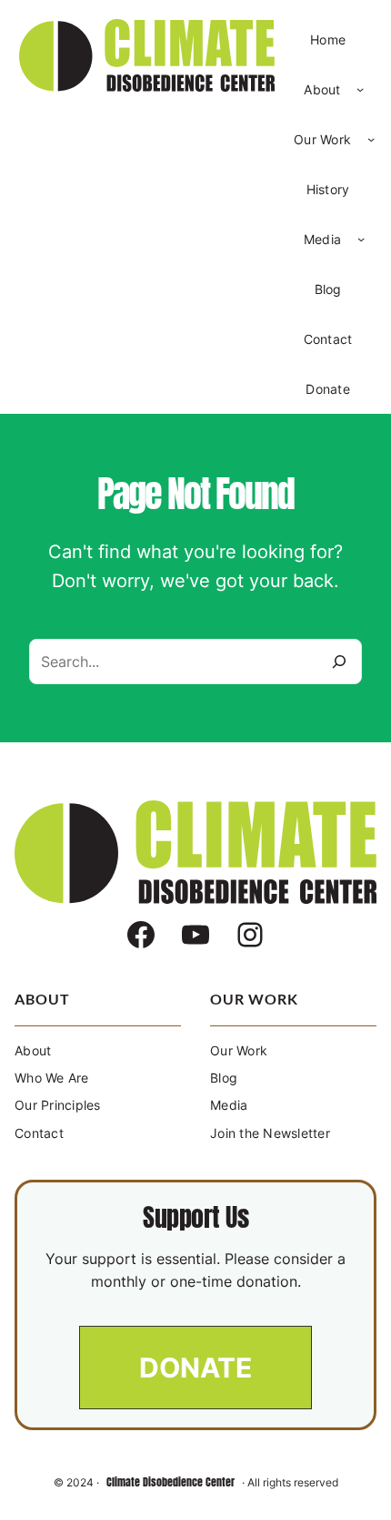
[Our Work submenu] (371, 138)
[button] (195, 1367)
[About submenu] (360, 89)
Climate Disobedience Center (170, 1482)
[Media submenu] (361, 238)
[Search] (339, 661)
